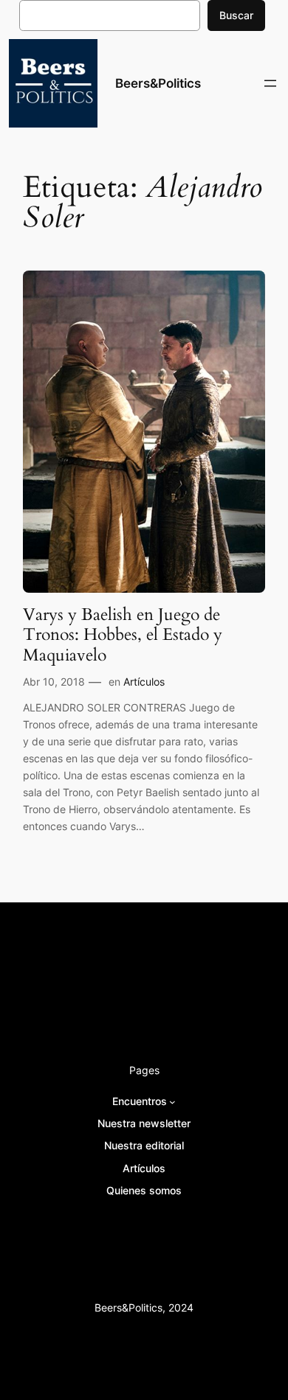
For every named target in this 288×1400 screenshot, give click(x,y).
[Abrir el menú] (270, 83)
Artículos (144, 681)
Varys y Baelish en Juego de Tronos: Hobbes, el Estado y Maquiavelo (122, 635)
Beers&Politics (158, 83)
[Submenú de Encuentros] (172, 1101)
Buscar (236, 15)
